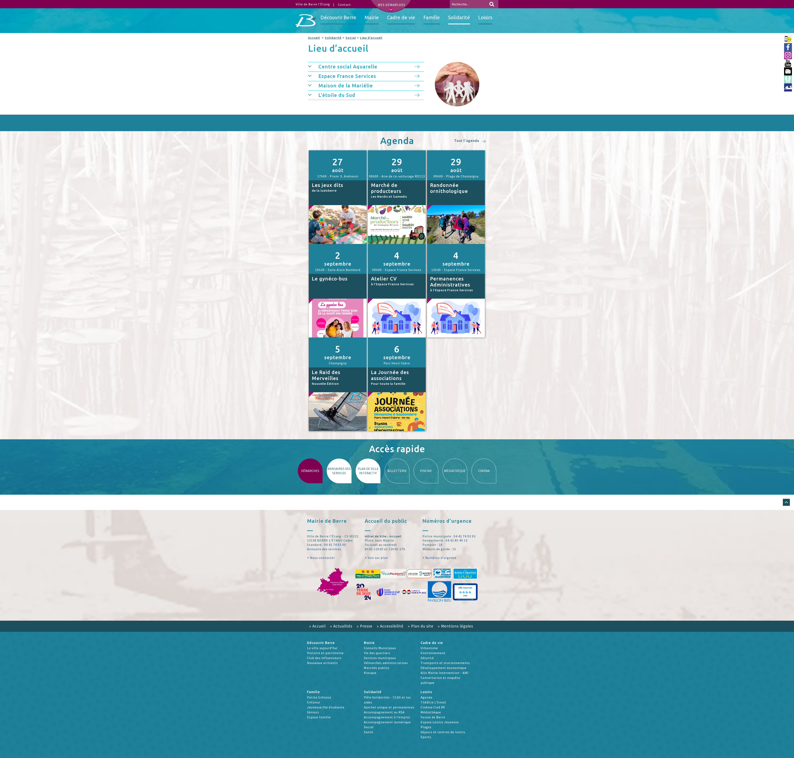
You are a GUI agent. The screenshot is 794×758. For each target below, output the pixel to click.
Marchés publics (377, 668)
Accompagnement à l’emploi (387, 717)
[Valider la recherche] (491, 4)
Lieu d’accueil (371, 38)
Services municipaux (380, 658)
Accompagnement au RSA (384, 712)
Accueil (314, 38)
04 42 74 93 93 (465, 536)
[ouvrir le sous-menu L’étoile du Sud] (313, 94)
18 (440, 545)
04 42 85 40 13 (457, 540)
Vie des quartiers (377, 653)
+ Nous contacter (321, 558)
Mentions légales (455, 626)
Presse (364, 626)
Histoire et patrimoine (325, 653)
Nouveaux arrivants (322, 663)
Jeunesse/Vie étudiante (325, 707)
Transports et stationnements (445, 663)
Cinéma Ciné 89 (433, 707)
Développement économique (443, 668)
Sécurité (427, 658)
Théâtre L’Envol (433, 702)
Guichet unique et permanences (389, 707)
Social (351, 38)
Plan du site (420, 626)
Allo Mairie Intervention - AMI (445, 673)
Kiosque (370, 673)
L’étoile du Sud (336, 95)
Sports (426, 737)
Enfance (313, 702)
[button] (786, 502)
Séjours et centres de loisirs (443, 732)
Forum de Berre (433, 717)
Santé (368, 732)
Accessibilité (390, 626)
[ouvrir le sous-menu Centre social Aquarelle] (313, 66)
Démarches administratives (386, 663)
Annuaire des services (324, 549)
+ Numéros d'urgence (439, 558)
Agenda (426, 697)
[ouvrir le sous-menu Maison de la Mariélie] (313, 85)
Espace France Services (347, 76)
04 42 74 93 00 (335, 545)
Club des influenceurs (324, 658)
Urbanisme (429, 648)
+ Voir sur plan (376, 558)
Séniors (313, 712)
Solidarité (333, 38)
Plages (426, 727)
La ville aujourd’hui (322, 648)
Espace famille (319, 717)
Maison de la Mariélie (345, 85)
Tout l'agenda (467, 141)
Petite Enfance (319, 697)
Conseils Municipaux (380, 648)
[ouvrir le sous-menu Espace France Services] (313, 75)
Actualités (341, 626)
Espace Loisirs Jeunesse (440, 722)
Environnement (433, 653)
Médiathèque (431, 712)
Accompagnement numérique (387, 722)
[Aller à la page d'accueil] (306, 20)
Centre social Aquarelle (347, 66)
